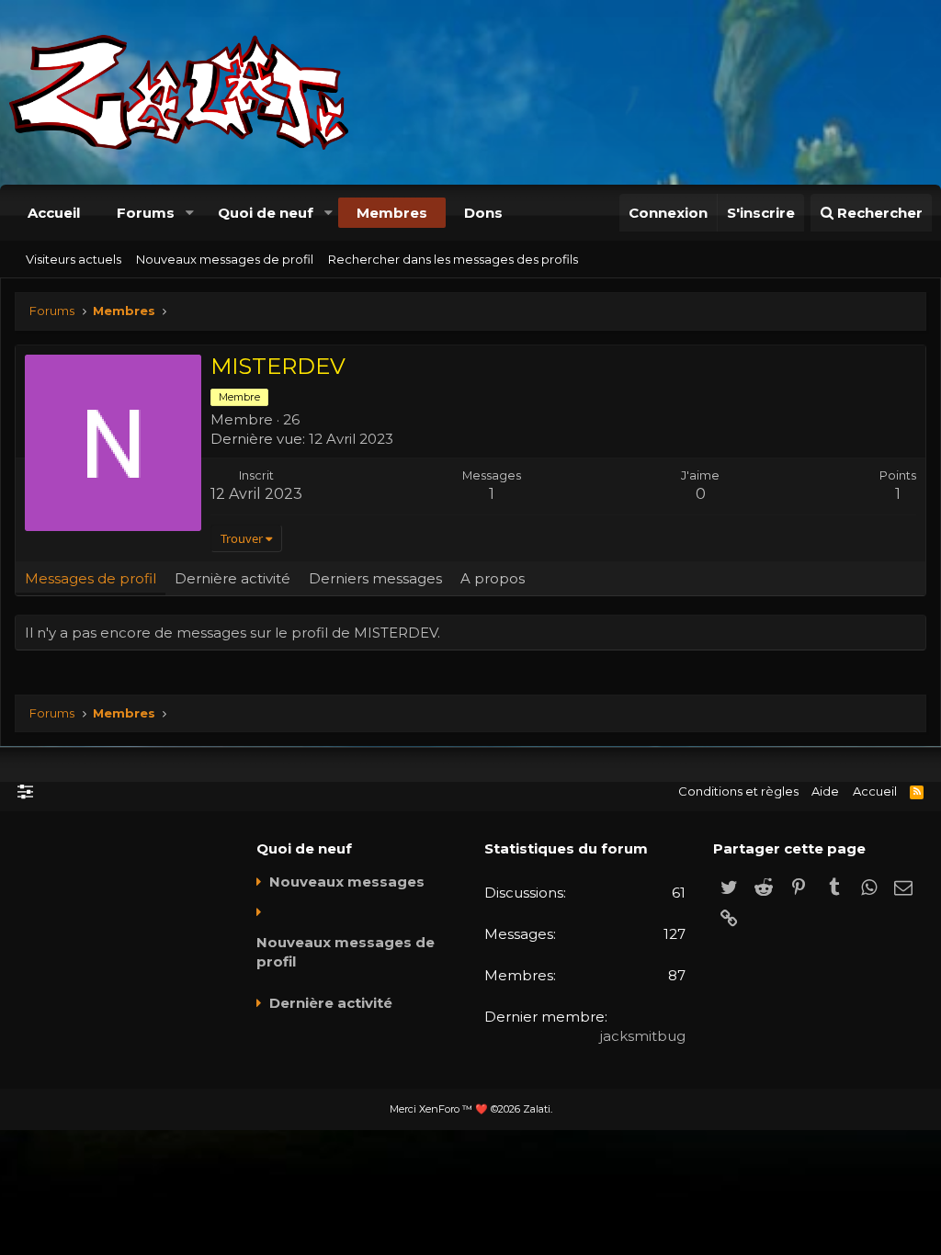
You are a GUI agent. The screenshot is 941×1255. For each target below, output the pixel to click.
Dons (483, 212)
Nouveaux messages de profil (224, 259)
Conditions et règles (738, 791)
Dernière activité (330, 1003)
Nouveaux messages (347, 881)
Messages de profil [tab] (90, 578)
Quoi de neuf (265, 212)
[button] (189, 213)
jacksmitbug (643, 1036)
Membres (392, 212)
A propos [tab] (492, 578)
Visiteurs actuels (73, 259)
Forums (146, 212)
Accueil (54, 212)
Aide (825, 791)
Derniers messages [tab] (375, 578)
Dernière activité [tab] (232, 578)
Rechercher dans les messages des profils (453, 259)
